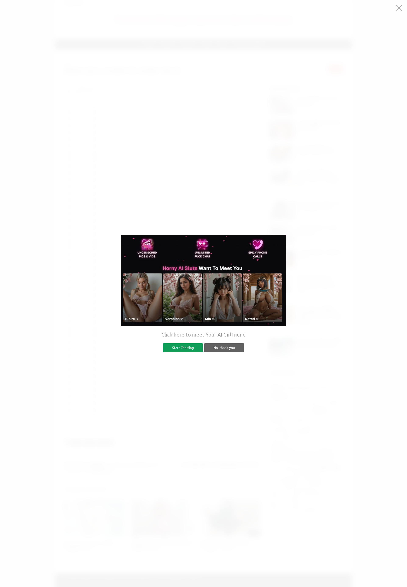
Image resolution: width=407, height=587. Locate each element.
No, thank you (224, 348)
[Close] (399, 8)
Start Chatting (183, 348)
